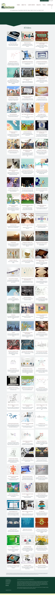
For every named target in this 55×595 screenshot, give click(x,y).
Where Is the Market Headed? (27, 476)
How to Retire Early (13, 368)
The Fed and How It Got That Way (41, 351)
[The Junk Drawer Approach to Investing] (27, 398)
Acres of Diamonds (42, 297)
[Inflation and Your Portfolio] (13, 381)
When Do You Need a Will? (13, 493)
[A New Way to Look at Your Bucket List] (27, 218)
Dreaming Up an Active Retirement (42, 188)
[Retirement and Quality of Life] (27, 163)
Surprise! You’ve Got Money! (42, 224)
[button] (24, 5)
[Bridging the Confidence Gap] (27, 236)
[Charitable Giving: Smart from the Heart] (27, 487)
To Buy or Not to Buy (13, 529)
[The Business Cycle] (41, 417)
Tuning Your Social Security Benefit (42, 242)
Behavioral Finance (27, 42)
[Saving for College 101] (13, 253)
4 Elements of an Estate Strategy (41, 170)
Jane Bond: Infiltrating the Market (27, 351)
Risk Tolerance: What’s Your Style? (27, 188)
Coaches (13, 332)
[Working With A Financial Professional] (27, 144)
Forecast (13, 297)
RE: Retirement (13, 242)
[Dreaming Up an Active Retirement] (41, 182)
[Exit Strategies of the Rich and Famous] (13, 540)
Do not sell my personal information (32, 588)
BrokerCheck (32, 579)
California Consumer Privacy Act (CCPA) (39, 587)
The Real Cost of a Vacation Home (27, 387)
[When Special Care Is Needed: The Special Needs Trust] (27, 272)
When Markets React (13, 42)
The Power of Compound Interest (41, 458)
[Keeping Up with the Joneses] (27, 362)
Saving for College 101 (13, 260)
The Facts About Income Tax (41, 546)
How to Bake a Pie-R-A (42, 114)
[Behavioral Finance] (27, 36)
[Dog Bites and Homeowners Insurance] (13, 163)
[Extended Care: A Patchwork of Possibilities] (41, 308)
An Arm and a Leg (42, 387)
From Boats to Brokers (41, 332)
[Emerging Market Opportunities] (27, 55)
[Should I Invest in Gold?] (41, 487)
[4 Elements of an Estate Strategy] (41, 163)
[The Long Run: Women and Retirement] (41, 199)
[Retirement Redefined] (27, 291)
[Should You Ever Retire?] (13, 55)
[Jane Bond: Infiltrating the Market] (27, 345)
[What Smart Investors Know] (27, 452)
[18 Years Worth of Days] (41, 91)
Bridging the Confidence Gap (27, 242)
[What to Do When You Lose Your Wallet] (13, 398)
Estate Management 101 (13, 511)
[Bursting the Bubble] (41, 362)
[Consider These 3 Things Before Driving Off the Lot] (27, 90)
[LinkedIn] (51, 0)
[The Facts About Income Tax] (41, 540)
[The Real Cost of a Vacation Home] (27, 381)
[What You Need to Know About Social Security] (41, 125)
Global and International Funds (13, 423)
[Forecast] (13, 291)
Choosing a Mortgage (27, 546)
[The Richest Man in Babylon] (13, 452)
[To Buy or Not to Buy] (13, 523)
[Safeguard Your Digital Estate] (41, 435)
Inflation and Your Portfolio (13, 387)
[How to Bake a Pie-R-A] (41, 108)
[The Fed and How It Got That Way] (41, 345)
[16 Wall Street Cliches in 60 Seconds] (27, 72)
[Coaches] (13, 326)
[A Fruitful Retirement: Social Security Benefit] (27, 326)
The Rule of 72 (13, 441)
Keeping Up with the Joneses (27, 368)
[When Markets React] (13, 36)
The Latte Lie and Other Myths (27, 260)
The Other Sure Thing (13, 79)
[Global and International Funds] (13, 417)
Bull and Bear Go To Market (13, 97)
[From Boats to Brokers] (41, 326)
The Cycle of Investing (41, 565)
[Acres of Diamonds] (41, 291)
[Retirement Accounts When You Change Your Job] (41, 72)
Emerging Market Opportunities (27, 61)
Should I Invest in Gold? (42, 493)
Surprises (27, 314)
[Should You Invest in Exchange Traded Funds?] (13, 470)
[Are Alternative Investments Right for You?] (27, 417)
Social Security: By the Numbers (41, 61)
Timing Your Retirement (27, 131)
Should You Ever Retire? (13, 61)
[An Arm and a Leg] (41, 381)
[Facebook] (52, 0)
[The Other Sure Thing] (13, 72)
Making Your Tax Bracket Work (42, 529)
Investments (13, 314)
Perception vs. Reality (27, 565)
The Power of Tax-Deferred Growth (13, 565)
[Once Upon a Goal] (13, 218)
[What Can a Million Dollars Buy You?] (27, 505)
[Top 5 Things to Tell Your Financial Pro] (27, 108)
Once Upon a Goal (13, 224)
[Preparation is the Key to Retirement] (13, 125)
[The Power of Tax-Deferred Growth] (13, 559)
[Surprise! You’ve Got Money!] (41, 218)
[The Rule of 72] (13, 435)
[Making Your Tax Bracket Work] (41, 523)
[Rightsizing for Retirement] (27, 523)
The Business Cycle (41, 423)
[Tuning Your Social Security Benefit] (41, 236)
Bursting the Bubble (41, 368)
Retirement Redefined (27, 297)
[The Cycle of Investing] (41, 559)
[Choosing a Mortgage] (27, 540)
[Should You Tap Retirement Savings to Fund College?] (41, 36)
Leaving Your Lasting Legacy (41, 150)
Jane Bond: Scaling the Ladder (13, 351)
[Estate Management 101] (13, 505)
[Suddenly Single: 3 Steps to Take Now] (41, 398)
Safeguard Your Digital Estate (42, 441)
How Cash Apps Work (13, 114)
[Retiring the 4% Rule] (41, 470)
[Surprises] (27, 308)
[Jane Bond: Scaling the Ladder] (13, 345)
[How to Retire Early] (13, 362)
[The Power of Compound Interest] (41, 452)
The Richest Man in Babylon (13, 458)
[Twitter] (49, 0)
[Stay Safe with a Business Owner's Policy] (27, 199)
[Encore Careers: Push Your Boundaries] (13, 199)
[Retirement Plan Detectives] (13, 144)
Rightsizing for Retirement (27, 529)
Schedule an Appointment (44, 0)
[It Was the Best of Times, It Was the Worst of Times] (41, 253)
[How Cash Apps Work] (13, 108)
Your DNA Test (41, 511)
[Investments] (13, 308)
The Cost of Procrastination (13, 278)
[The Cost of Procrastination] (13, 272)
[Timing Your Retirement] (27, 125)
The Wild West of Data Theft (13, 188)
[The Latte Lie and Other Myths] (27, 253)
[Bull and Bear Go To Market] (13, 91)
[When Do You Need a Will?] (13, 487)
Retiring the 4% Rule (41, 476)
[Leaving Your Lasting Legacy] (41, 144)
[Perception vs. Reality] (27, 559)
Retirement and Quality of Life (27, 170)
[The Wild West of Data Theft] (13, 182)
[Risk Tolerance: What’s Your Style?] (27, 182)
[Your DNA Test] (41, 505)
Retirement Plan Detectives (13, 150)
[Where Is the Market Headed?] (27, 470)
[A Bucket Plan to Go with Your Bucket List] (27, 435)
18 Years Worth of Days (42, 97)
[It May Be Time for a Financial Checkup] (41, 272)
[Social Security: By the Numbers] (41, 55)
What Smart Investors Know (27, 458)
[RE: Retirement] (13, 236)
